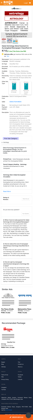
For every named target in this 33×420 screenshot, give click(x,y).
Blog (2, 364)
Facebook (20, 374)
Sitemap (3, 366)
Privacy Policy (5, 379)
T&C (8, 56)
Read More (7, 191)
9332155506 (8, 410)
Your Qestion (25, 213)
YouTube (3, 389)
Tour (19, 362)
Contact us (20, 364)
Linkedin (20, 379)
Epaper (3, 362)
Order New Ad (17, 417)
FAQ (2, 377)
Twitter (19, 377)
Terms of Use (4, 374)
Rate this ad (26, 198)
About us (20, 366)
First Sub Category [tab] (10, 138)
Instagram (3, 387)
